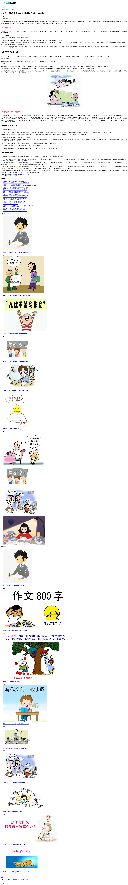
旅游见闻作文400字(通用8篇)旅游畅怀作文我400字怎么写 (18, 174)
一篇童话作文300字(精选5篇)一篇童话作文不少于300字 (16, 187)
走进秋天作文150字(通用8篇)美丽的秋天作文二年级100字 (16, 295)
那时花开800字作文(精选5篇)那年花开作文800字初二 (15, 782)
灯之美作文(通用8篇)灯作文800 (10, 194)
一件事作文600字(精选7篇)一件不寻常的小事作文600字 (16, 390)
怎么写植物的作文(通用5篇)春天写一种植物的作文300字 (16, 872)
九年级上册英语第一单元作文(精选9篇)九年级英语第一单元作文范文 (19, 205)
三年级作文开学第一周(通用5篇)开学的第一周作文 (15, 844)
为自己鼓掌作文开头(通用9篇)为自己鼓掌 (13, 184)
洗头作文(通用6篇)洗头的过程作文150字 (12, 811)
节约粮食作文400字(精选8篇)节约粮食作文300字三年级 (16, 724)
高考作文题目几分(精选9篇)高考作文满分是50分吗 (15, 211)
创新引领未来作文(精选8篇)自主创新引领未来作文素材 (16, 192)
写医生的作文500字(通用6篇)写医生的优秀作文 (14, 208)
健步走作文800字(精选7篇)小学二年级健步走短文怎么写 (16, 181)
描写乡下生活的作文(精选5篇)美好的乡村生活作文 (15, 201)
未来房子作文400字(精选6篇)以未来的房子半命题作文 (15, 333)
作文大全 (11, 9)
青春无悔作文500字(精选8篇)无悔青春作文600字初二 (15, 198)
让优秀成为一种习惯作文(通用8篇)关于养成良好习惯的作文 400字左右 (19, 185)
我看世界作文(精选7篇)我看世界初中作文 (13, 681)
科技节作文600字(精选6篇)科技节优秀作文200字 (14, 191)
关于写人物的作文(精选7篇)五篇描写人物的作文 (14, 585)
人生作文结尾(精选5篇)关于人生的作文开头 (13, 199)
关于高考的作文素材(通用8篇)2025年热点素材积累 (15, 630)
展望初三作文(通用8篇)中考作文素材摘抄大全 (14, 429)
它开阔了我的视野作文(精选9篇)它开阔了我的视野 (15, 197)
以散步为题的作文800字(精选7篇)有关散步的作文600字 (16, 748)
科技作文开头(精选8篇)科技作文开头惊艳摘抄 (14, 209)
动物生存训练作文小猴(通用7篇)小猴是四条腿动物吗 (15, 188)
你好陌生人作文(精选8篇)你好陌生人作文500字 (14, 206)
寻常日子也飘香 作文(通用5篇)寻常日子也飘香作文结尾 (16, 183)
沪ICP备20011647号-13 (23, 879)
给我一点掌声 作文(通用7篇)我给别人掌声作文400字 (15, 252)
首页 (4, 7)
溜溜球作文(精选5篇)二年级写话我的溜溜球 (13, 202)
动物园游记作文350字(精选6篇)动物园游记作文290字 (15, 195)
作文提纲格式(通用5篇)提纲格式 (10, 204)
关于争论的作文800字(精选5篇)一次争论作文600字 (16, 176)
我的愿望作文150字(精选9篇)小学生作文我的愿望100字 (16, 361)
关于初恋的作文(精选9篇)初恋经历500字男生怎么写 (15, 190)
